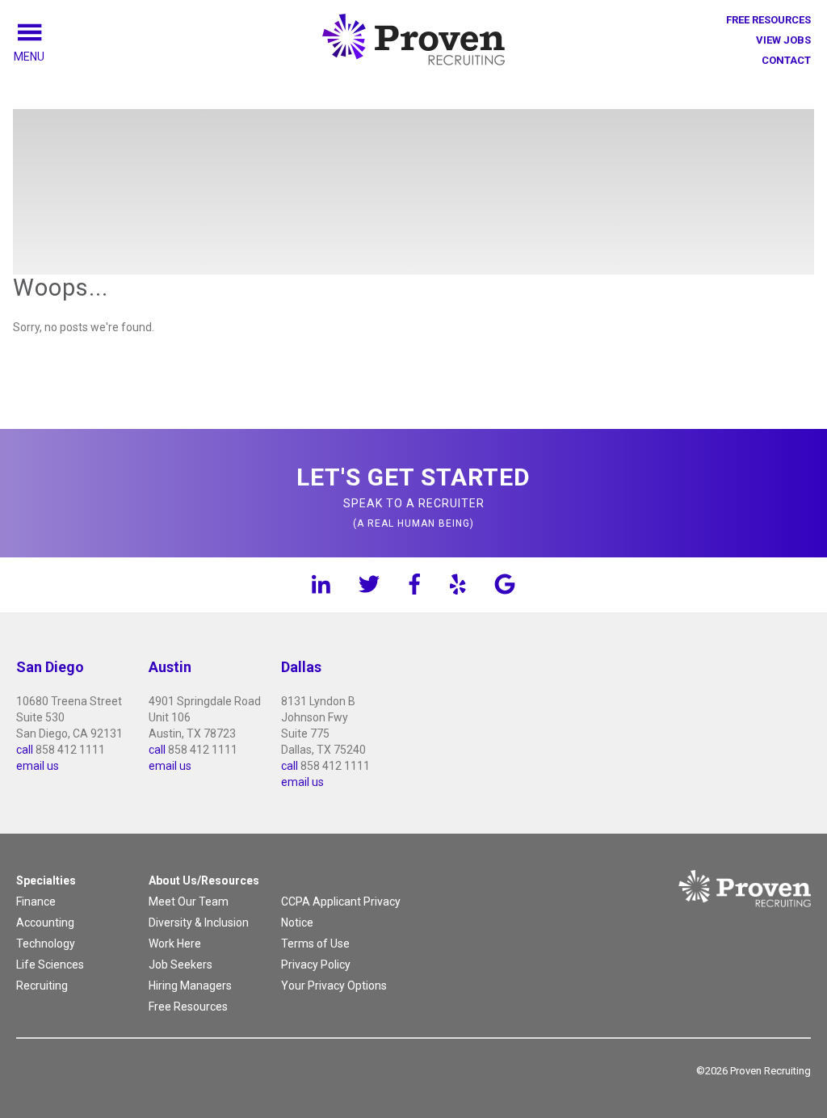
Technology (45, 943)
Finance (36, 901)
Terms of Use (315, 943)
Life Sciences (50, 964)
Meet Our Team (189, 901)
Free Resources (768, 20)
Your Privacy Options (334, 985)
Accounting (45, 922)
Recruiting (42, 985)
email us (37, 765)
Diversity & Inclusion (199, 922)
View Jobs (783, 40)
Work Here (175, 943)
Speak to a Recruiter (413, 496)
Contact (786, 60)
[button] (47, 56)
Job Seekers (180, 964)
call (24, 749)
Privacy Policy (316, 964)
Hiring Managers (190, 985)
